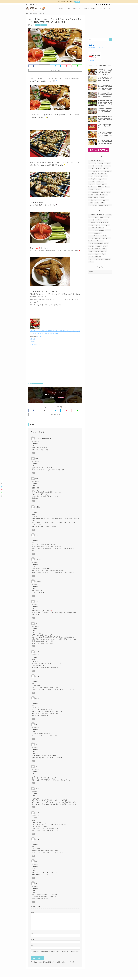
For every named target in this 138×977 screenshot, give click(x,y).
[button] (33, 66)
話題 (103, 202)
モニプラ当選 (92, 179)
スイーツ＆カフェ (93, 171)
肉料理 (102, 197)
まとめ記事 (91, 222)
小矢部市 (98, 246)
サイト (32, 945)
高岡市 (98, 256)
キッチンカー (105, 225)
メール (33, 939)
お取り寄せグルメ (93, 217)
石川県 (96, 251)
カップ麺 (91, 168)
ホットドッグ (98, 233)
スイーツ (91, 227)
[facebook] (97, 4)
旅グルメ (99, 189)
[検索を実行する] (110, 39)
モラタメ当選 (102, 179)
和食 (104, 184)
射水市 (91, 246)
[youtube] (107, 4)
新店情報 (91, 189)
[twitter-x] (99, 4)
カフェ (90, 225)
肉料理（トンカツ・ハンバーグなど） (98, 200)
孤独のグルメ (106, 238)
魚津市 (107, 259)
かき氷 (91, 220)
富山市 (100, 241)
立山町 (90, 254)
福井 (90, 197)
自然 (90, 202)
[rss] (109, 4)
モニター (104, 176)
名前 (32, 933)
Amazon (32, 342)
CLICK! (77, 1)
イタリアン (99, 166)
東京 (103, 192)
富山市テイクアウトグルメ (95, 243)
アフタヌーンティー (102, 222)
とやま (91, 166)
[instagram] (101, 4)
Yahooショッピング (35, 344)
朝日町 (90, 248)
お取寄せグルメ (104, 217)
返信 (33, 453)
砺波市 (103, 251)
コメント (33, 912)
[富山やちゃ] (35, 8)
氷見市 (97, 248)
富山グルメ (37, 25)
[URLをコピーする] (2, 496)
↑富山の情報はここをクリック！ (96, 47)
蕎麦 (104, 254)
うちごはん (91, 160)
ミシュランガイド (93, 235)
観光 (97, 202)
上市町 (90, 238)
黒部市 (90, 262)
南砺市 (97, 238)
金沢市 (90, 256)
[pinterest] (105, 4)
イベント (107, 166)
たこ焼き (98, 220)
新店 (107, 187)
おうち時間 (100, 214)
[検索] (111, 4)
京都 (98, 184)
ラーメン (91, 181)
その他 (100, 163)
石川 (96, 194)
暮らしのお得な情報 (93, 192)
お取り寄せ (92, 163)
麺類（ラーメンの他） (105, 205)
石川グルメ (103, 194)
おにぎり (108, 214)
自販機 (97, 254)
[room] (103, 4)
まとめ (105, 220)
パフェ (107, 230)
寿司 (106, 243)
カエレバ (39, 336)
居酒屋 (100, 187)
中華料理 (91, 184)
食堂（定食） (92, 205)
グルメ (105, 168)
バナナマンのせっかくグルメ (96, 230)
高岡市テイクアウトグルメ (95, 259)
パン (90, 176)
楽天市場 (32, 339)
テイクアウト (43, 25)
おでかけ (100, 160)
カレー (98, 168)
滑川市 (104, 248)
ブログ (97, 176)
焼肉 (90, 251)
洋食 (90, 194)
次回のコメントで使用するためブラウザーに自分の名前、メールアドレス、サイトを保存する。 (56, 952)
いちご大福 (91, 214)
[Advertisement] (55, 366)
